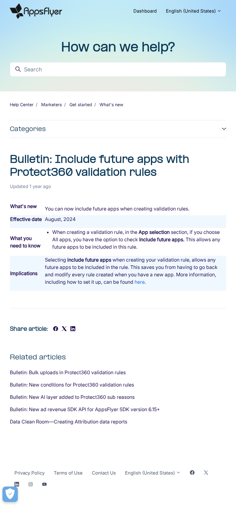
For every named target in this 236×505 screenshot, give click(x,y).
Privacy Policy (29, 473)
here (140, 282)
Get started (80, 104)
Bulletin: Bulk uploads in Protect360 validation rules (68, 372)
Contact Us (104, 473)
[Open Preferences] (10, 494)
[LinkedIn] (72, 329)
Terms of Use (68, 473)
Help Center (21, 104)
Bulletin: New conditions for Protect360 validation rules (72, 385)
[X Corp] (64, 329)
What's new (111, 104)
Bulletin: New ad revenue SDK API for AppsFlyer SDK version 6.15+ (85, 409)
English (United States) (191, 11)
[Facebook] (55, 329)
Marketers (51, 104)
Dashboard (145, 11)
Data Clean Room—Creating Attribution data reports (68, 422)
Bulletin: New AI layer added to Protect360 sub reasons (72, 397)
